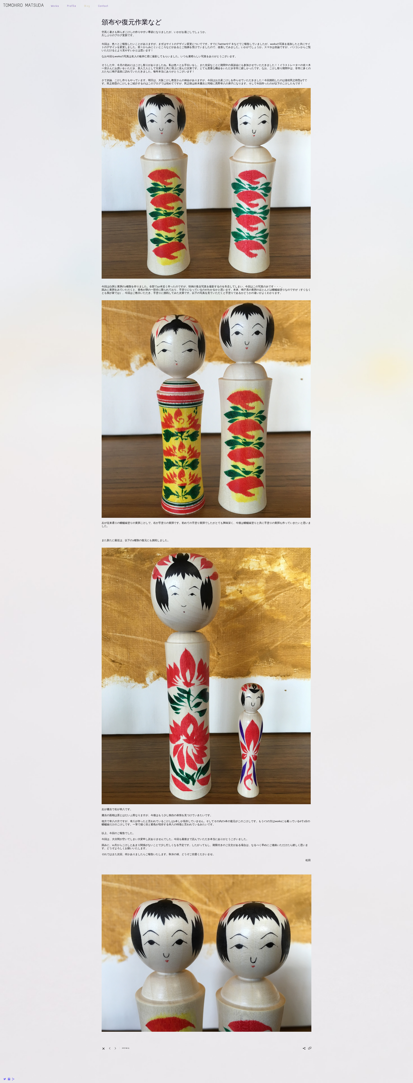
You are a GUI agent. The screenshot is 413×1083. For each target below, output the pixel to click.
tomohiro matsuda (23, 5)
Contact (103, 5)
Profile (71, 5)
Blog (87, 5)
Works (55, 5)
